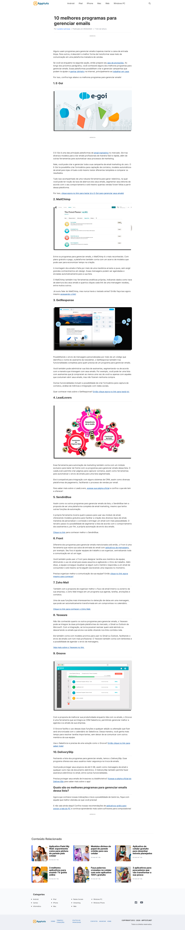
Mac (99, 3)
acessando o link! (68, 294)
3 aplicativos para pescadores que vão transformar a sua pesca (142, 871)
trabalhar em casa (121, 71)
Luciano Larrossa (63, 29)
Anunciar (102, 921)
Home (109, 921)
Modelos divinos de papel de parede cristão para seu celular (101, 850)
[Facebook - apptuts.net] (136, 903)
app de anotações (115, 63)
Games (35, 903)
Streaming (77, 903)
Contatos (94, 921)
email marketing (101, 153)
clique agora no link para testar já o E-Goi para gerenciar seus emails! (92, 193)
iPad (81, 3)
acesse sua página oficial (98, 488)
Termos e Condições (60, 921)
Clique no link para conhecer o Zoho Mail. (72, 609)
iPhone (90, 3)
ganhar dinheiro (77, 71)
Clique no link (59, 532)
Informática (37, 906)
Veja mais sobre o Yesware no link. (68, 647)
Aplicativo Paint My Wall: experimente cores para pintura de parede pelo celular (59, 851)
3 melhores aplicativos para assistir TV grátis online (58, 871)
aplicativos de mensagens (117, 547)
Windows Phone (99, 903)
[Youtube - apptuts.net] (141, 903)
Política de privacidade (76, 921)
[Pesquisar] (149, 3)
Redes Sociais (78, 899)
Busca (129, 3)
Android (70, 3)
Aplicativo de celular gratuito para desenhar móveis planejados (142, 850)
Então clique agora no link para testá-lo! (111, 392)
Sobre (53, 921)
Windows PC (119, 3)
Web (107, 3)
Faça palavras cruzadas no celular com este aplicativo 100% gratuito (101, 871)
